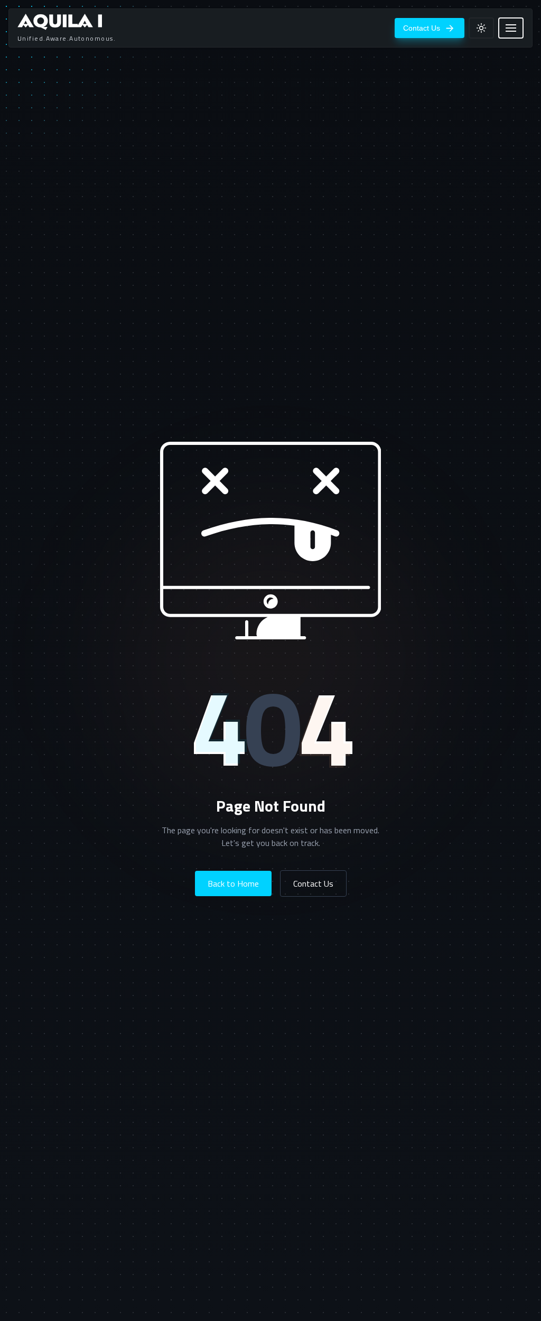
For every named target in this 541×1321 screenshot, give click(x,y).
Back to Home (233, 883)
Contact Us (313, 883)
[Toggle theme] (481, 28)
